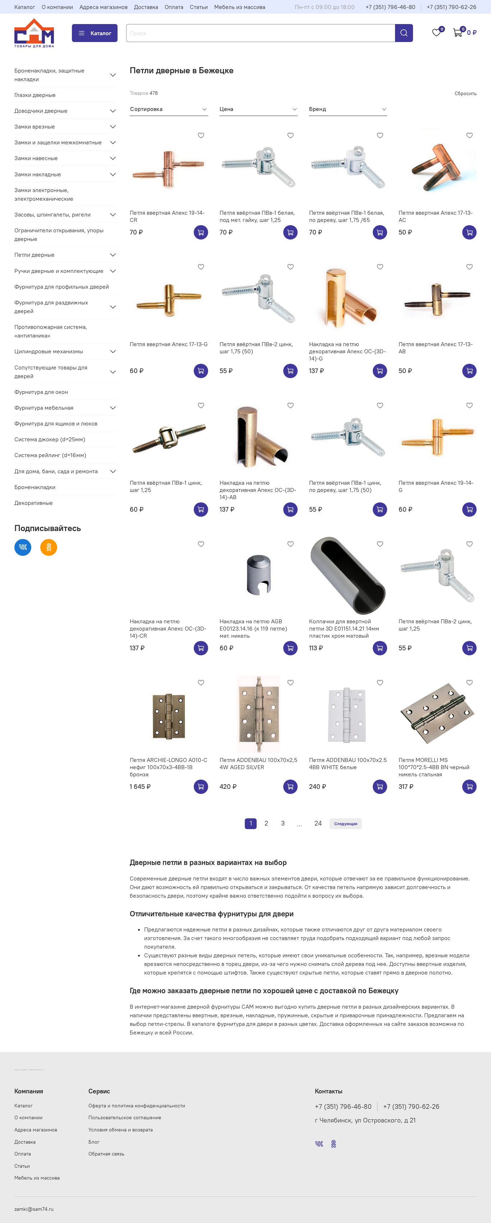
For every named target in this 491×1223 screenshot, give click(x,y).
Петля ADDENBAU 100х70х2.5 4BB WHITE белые (348, 763)
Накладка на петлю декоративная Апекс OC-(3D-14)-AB (258, 490)
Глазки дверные (35, 94)
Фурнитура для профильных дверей (61, 286)
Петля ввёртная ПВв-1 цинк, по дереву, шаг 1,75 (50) (345, 486)
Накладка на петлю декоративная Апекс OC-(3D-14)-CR (168, 628)
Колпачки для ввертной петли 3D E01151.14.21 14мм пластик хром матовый (344, 628)
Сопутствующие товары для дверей (50, 372)
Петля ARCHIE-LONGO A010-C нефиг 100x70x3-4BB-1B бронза (168, 767)
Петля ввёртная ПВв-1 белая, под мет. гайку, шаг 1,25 (257, 216)
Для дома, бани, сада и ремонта (56, 471)
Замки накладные (37, 174)
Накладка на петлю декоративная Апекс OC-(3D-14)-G (347, 351)
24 (318, 823)
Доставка (146, 6)
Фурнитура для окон (41, 391)
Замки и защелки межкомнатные (58, 142)
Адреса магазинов (103, 6)
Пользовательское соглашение (124, 1117)
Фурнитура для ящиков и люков (55, 423)
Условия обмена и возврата (120, 1129)
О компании (57, 6)
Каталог (24, 6)
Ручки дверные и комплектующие (59, 270)
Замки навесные (36, 158)
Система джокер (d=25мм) (49, 439)
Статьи (199, 6)
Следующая (345, 823)
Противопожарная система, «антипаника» (50, 331)
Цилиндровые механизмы (48, 351)
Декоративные (33, 502)
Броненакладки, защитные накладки (49, 75)
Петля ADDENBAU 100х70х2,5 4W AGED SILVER (258, 763)
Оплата (174, 6)
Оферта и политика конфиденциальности (136, 1105)
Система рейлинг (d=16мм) (50, 455)
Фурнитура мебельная (43, 407)
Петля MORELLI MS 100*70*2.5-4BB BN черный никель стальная (434, 767)
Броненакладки (34, 486)
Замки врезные (34, 126)
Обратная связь (106, 1153)
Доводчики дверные (41, 110)
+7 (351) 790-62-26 (452, 6)
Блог (94, 1142)
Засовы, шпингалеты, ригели (52, 214)
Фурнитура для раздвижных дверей (51, 307)
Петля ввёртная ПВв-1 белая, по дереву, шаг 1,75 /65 (346, 216)
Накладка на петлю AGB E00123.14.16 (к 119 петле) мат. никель (253, 628)
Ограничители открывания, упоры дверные (59, 234)
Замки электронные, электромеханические (43, 194)
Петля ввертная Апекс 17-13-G (169, 344)
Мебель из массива (239, 6)
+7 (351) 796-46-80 (391, 6)
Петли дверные (34, 254)
